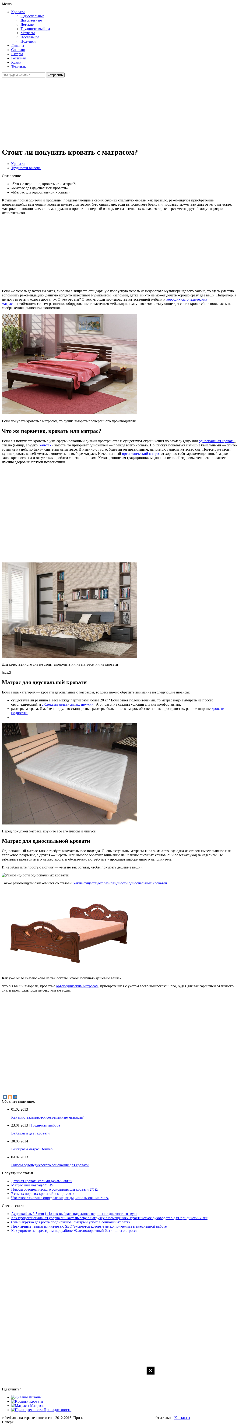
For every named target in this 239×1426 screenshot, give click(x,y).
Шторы (17, 54)
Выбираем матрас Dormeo (32, 1149)
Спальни (18, 50)
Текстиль (18, 67)
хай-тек (45, 445)
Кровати (18, 12)
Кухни (16, 62)
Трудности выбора (35, 29)
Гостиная (18, 58)
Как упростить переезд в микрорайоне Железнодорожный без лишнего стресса (74, 1231)
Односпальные (32, 16)
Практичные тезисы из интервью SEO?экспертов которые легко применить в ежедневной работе (89, 1226)
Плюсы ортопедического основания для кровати (50, 1165)
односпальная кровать (216, 441)
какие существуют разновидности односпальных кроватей (120, 883)
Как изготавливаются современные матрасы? (47, 1117)
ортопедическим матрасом (77, 986)
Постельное (30, 37)
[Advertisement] (119, 1396)
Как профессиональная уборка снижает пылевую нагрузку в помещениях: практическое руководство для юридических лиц (109, 1218)
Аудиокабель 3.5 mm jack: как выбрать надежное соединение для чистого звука (74, 1214)
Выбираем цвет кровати (30, 1133)
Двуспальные (31, 20)
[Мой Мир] (15, 1097)
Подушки (28, 41)
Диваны (17, 45)
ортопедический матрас (141, 454)
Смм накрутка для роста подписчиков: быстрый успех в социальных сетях (70, 1222)
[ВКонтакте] (5, 1097)
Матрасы (28, 33)
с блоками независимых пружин (68, 704)
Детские (27, 24)
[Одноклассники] (10, 1097)
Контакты (182, 1418)
